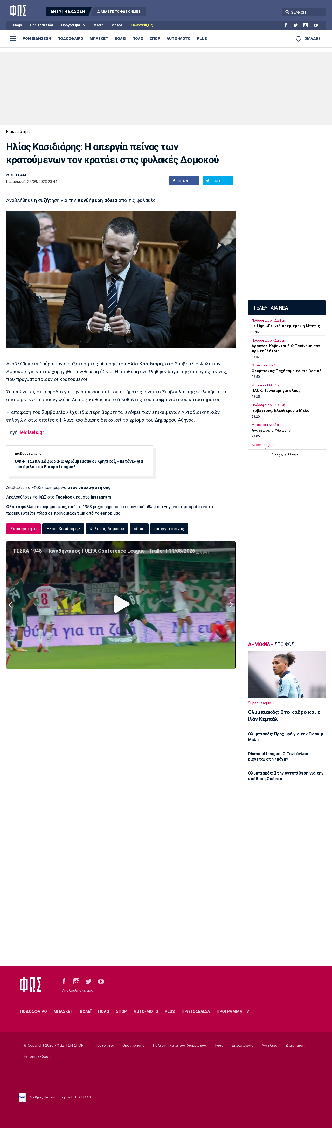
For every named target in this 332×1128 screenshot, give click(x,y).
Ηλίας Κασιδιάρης (63, 528)
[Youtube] (318, 25)
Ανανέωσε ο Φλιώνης (271, 430)
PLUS (202, 38)
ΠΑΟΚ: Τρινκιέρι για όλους (276, 390)
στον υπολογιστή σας (88, 487)
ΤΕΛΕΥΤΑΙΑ (270, 308)
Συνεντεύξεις (142, 25)
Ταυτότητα (104, 1045)
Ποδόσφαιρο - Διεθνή (268, 320)
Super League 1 (264, 365)
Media (98, 25)
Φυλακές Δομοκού (107, 528)
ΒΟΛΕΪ (120, 38)
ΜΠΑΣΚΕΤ (98, 38)
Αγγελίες (269, 1045)
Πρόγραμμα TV (73, 25)
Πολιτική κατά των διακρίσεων (180, 1045)
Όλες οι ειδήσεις (285, 455)
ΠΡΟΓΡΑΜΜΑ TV (233, 1011)
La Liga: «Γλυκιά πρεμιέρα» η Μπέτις (286, 326)
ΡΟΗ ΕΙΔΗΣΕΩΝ (37, 38)
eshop (106, 513)
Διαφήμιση (295, 1045)
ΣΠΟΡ (155, 38)
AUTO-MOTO (179, 38)
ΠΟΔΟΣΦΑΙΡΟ (70, 38)
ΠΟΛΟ (137, 38)
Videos (117, 25)
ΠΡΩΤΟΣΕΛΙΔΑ (196, 1011)
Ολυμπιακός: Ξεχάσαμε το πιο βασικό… (288, 371)
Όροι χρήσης (133, 1045)
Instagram (101, 497)
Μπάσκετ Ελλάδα (265, 385)
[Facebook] (288, 25)
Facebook (65, 497)
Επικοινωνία (242, 1045)
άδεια (139, 528)
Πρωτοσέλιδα (41, 25)
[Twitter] (298, 25)
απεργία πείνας (169, 528)
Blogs (17, 25)
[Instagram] (307, 25)
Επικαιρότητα (18, 132)
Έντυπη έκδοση (37, 1056)
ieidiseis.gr (32, 432)
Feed (219, 1045)
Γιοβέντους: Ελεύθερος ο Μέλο (280, 410)
